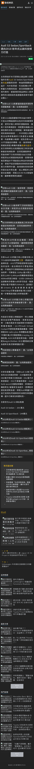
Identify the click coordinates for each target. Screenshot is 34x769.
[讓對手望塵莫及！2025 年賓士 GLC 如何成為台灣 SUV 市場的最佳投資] (6, 650)
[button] (31, 2)
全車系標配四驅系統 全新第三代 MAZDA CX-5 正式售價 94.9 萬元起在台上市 (22, 717)
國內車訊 (4, 7)
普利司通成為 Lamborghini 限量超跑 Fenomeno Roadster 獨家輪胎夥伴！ (23, 581)
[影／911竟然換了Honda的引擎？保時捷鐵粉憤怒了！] (6, 640)
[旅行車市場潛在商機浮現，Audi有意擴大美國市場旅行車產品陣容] (8, 521)
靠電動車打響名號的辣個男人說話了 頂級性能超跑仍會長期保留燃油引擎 (23, 591)
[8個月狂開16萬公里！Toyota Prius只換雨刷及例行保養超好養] (6, 612)
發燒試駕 (12, 7)
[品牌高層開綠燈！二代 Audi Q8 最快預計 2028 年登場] (8, 540)
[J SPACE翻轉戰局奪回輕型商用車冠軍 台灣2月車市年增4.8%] (6, 669)
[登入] (28, 3)
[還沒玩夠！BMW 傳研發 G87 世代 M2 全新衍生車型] (6, 603)
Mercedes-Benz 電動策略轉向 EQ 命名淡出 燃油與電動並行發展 (22, 659)
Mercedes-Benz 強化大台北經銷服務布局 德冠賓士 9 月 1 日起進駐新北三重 (22, 698)
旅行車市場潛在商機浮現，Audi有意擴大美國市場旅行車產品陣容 (23, 520)
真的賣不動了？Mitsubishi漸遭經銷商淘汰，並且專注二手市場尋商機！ (23, 630)
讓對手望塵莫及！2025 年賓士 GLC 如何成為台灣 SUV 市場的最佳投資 (22, 649)
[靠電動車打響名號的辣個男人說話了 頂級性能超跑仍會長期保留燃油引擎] (6, 591)
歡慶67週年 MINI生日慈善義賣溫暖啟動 (18, 478)
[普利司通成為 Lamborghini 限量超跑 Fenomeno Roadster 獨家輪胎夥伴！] (6, 582)
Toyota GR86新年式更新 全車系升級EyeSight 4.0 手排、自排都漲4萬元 (17, 499)
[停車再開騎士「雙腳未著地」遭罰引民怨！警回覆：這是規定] (6, 678)
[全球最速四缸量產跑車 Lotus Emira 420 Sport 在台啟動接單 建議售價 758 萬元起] (6, 708)
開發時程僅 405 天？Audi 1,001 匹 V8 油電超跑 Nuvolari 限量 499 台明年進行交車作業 (23, 530)
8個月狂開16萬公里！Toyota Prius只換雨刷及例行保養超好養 (23, 611)
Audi (3, 42)
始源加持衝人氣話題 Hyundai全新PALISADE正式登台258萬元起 (17, 491)
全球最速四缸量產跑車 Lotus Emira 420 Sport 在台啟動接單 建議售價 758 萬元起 (17, 472)
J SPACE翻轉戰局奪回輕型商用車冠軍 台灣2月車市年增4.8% (23, 668)
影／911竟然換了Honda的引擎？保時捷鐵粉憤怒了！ (23, 640)
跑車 (20, 42)
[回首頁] (9, 2)
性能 (9, 42)
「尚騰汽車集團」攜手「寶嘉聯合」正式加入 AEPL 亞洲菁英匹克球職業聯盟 (22, 746)
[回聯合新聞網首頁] (2, 2)
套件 (25, 42)
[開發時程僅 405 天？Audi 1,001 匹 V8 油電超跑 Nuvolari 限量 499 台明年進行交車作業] (8, 530)
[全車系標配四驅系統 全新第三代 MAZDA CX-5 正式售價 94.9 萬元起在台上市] (6, 718)
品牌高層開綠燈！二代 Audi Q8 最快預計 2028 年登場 (23, 539)
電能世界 (28, 7)
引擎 (14, 42)
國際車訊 (20, 7)
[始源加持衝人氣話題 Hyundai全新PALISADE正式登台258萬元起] (6, 737)
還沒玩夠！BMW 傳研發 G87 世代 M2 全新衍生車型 (23, 602)
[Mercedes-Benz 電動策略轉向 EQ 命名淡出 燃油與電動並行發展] (6, 659)
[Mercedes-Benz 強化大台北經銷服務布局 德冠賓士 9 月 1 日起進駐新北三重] (6, 699)
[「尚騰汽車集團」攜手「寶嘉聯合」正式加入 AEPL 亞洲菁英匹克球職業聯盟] (6, 746)
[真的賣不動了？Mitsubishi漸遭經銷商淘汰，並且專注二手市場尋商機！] (6, 631)
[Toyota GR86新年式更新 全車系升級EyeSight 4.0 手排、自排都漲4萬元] (6, 727)
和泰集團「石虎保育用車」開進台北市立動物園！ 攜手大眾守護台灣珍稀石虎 (18, 484)
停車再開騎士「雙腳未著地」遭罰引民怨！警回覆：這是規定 (23, 677)
